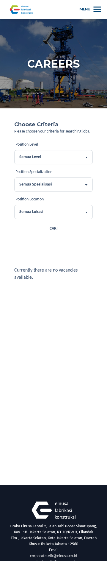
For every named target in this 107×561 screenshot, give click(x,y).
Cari (54, 228)
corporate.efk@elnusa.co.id (53, 556)
